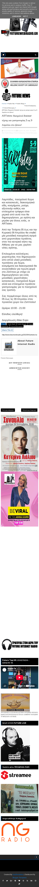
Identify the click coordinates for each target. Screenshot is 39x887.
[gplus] (11, 880)
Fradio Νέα (11, 103)
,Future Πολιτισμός (31, 133)
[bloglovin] (19, 880)
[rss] (27, 880)
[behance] (31, 880)
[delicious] (19, 883)
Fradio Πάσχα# (22, 324)
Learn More (16, 16)
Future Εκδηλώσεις (30, 105)
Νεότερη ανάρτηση (8, 410)
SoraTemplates (18, 874)
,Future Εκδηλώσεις (19, 133)
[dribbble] (23, 880)
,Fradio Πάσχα (8, 133)
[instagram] (35, 880)
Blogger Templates (20, 878)
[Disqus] (19, 553)
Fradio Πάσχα (20, 103)
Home (4, 103)
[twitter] (7, 880)
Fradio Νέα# (11, 324)
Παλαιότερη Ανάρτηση (29, 410)
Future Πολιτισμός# (17, 326)
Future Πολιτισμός (9, 108)
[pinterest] (15, 880)
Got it (25, 16)
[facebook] (3, 880)
